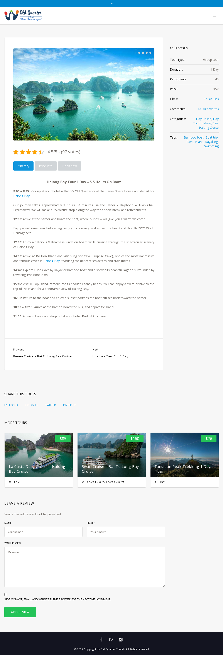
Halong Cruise (209, 127)
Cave (189, 142)
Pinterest (69, 405)
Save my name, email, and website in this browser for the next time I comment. (57, 599)
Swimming (211, 146)
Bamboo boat (194, 137)
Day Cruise (203, 119)
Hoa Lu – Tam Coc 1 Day (110, 356)
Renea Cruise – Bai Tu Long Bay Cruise (42, 356)
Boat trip (211, 137)
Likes (214, 99)
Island (199, 142)
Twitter (50, 405)
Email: (91, 523)
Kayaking (211, 142)
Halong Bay (21, 196)
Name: (8, 523)
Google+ (31, 405)
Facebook (11, 405)
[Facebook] (101, 639)
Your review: (13, 543)
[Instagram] (120, 639)
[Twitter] (111, 639)
